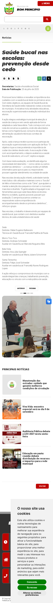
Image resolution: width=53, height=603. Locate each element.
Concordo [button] (32, 582)
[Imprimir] (4, 78)
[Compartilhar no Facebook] (44, 78)
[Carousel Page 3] (28, 293)
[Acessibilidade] (4, 28)
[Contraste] (29, 28)
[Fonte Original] (15, 28)
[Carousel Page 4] (31, 293)
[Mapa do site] (18, 28)
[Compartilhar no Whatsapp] (39, 78)
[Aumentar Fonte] (7, 28)
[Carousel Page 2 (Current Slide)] (24, 293)
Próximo (32, 288)
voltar (42, 486)
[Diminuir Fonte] (11, 28)
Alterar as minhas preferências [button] (32, 593)
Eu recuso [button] (32, 587)
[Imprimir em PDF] (9, 78)
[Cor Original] (25, 28)
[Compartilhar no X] (49, 78)
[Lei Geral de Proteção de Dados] (22, 28)
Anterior (21, 288)
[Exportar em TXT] (13, 78)
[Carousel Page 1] (21, 293)
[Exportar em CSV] (18, 78)
